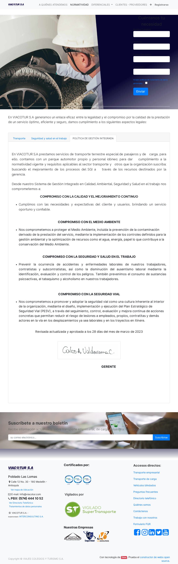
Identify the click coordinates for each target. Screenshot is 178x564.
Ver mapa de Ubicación (22, 489)
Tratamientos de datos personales (25, 506)
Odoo (124, 557)
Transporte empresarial (146, 472)
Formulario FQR (142, 524)
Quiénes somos (142, 504)
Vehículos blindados (144, 485)
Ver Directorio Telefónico (21, 502)
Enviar (140, 91)
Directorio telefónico (144, 498)
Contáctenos (140, 511)
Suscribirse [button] (161, 437)
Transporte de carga (145, 478)
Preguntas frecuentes (146, 491)
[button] (150, 4)
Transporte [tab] (19, 138)
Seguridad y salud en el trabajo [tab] (49, 138)
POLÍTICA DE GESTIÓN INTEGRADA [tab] (93, 138)
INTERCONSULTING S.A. (31, 516)
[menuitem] (53, 4)
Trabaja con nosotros (145, 517)
